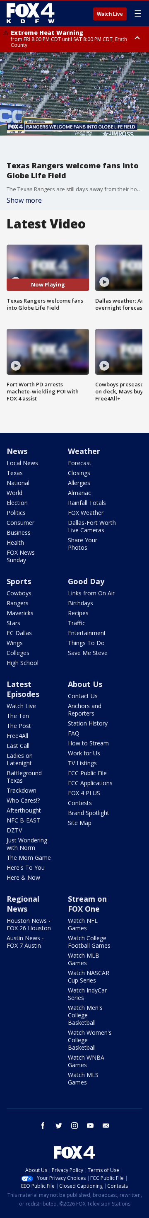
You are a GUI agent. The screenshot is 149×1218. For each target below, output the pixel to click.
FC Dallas (19, 633)
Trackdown (21, 790)
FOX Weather (85, 513)
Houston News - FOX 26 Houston (29, 924)
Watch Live (110, 14)
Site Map (79, 823)
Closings (79, 473)
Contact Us (83, 696)
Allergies (79, 483)
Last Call (18, 746)
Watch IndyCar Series (87, 994)
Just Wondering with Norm (27, 844)
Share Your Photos (82, 543)
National (18, 483)
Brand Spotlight (88, 813)
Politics (16, 513)
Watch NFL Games (83, 924)
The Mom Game (29, 857)
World (14, 493)
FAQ (73, 733)
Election (17, 503)
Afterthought (24, 810)
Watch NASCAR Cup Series (88, 976)
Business (19, 532)
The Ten (18, 716)
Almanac (79, 493)
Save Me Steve (88, 653)
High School (22, 663)
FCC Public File (87, 773)
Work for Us (84, 753)
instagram (74, 1125)
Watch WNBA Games (86, 1061)
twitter (58, 1125)
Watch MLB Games (83, 959)
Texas (15, 473)
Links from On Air (91, 593)
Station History (88, 723)
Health (15, 542)
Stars (13, 623)
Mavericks (20, 613)
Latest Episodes (23, 689)
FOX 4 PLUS (84, 793)
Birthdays (80, 603)
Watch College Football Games (89, 941)
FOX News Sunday (21, 556)
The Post (19, 726)
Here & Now (23, 877)
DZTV (14, 830)
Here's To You (26, 867)
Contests (80, 803)
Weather (84, 451)
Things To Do (86, 643)
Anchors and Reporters (84, 709)
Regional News (23, 904)
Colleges (18, 653)
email (106, 1125)
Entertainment (87, 633)
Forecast (79, 463)
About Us (85, 684)
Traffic (76, 623)
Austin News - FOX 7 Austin (25, 941)
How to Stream (88, 743)
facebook (43, 1125)
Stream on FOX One (87, 904)
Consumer (20, 523)
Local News (22, 463)
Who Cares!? (23, 800)
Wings (15, 643)
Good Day (86, 581)
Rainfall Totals (87, 503)
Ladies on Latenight (20, 759)
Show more (24, 200)
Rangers (18, 603)
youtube (90, 1125)
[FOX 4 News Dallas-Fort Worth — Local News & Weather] (31, 13)
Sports (19, 581)
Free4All (17, 736)
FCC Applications (90, 783)
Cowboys (19, 593)
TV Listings (82, 763)
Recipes (78, 613)
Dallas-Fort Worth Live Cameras (92, 526)
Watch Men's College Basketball (85, 1015)
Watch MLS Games (83, 1078)
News (17, 451)
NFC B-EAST (23, 820)
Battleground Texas (24, 776)
